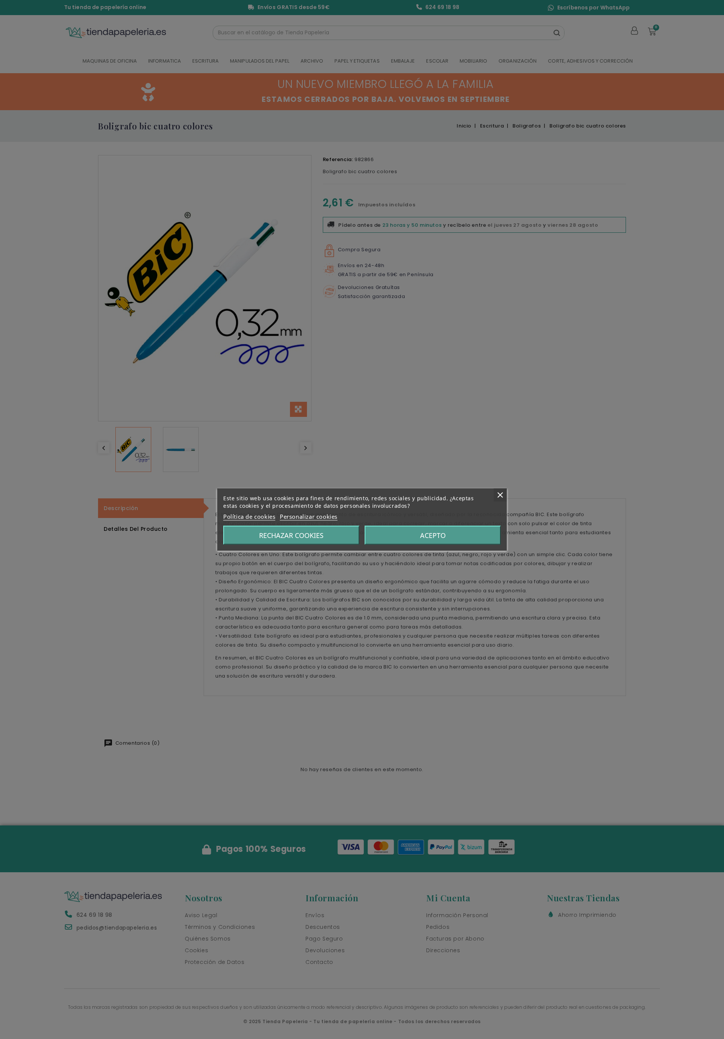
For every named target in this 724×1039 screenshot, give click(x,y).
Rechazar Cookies (291, 535)
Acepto (433, 535)
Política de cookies (249, 516)
